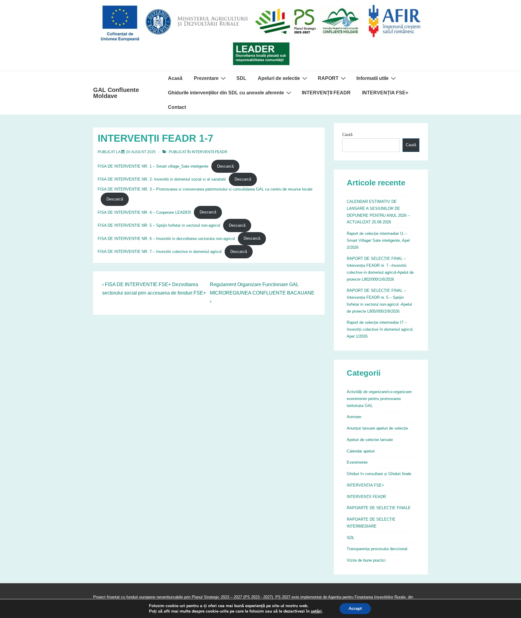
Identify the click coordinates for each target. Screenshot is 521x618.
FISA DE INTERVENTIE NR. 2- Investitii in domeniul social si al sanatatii (162, 179)
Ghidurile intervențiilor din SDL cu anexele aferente (226, 92)
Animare (354, 417)
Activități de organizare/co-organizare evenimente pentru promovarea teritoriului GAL (379, 398)
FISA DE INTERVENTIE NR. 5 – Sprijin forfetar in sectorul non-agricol (159, 225)
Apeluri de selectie (279, 78)
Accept (355, 608)
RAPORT (328, 78)
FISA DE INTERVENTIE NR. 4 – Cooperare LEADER (144, 212)
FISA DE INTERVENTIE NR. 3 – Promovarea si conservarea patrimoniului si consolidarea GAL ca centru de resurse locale (205, 189)
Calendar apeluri (361, 451)
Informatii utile (372, 78)
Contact (177, 107)
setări (316, 611)
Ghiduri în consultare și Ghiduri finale (379, 473)
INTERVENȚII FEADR (326, 92)
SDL (241, 78)
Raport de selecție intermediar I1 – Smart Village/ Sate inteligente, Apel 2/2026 (378, 240)
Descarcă (225, 166)
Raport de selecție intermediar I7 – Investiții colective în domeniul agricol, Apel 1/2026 (380, 329)
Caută (347, 134)
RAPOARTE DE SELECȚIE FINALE (379, 508)
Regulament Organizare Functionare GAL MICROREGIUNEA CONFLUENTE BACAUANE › (262, 293)
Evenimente (357, 462)
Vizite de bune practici (366, 560)
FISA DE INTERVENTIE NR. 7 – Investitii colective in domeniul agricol (160, 251)
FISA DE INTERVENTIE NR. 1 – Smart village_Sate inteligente (153, 166)
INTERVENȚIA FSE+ (385, 92)
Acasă (175, 78)
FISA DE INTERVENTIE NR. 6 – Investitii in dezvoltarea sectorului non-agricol (166, 238)
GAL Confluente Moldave (116, 93)
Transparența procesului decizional (377, 549)
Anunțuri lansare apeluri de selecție (377, 428)
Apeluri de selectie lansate (370, 439)
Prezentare (206, 78)
